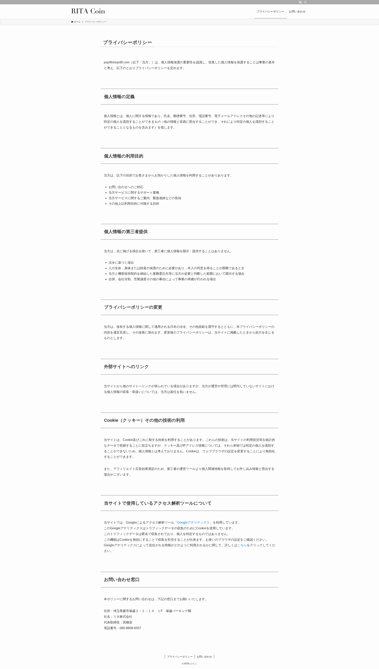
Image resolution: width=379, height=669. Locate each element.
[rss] (300, 2)
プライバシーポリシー (180, 656)
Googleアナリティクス (193, 522)
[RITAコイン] (88, 11)
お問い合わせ (204, 656)
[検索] (305, 2)
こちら (242, 545)
